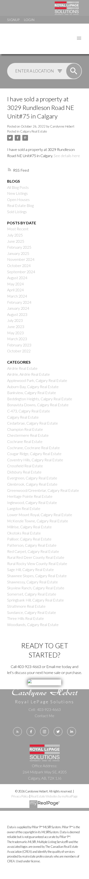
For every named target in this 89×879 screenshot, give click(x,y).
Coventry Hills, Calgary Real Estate (35, 459)
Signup (13, 20)
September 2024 (21, 271)
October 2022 (19, 351)
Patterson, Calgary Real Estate (31, 545)
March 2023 (17, 338)
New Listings (17, 193)
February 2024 (19, 302)
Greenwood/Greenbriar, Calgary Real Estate (43, 490)
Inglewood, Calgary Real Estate (32, 502)
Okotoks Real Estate (24, 533)
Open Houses (18, 199)
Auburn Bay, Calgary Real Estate (33, 386)
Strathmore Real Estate (26, 606)
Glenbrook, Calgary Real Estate (32, 484)
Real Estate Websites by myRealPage (54, 796)
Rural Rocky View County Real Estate (37, 563)
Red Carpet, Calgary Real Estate (33, 551)
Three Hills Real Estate (25, 618)
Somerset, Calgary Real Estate (31, 594)
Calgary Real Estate (33, 131)
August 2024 (17, 277)
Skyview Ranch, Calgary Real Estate (35, 588)
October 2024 (19, 265)
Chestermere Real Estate (28, 435)
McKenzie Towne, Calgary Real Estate (37, 521)
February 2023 (19, 345)
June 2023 (15, 326)
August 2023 (17, 314)
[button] (17, 731)
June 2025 (15, 241)
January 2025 (18, 253)
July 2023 (15, 320)
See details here (67, 155)
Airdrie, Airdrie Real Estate (28, 374)
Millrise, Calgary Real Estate (29, 526)
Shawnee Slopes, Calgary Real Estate (37, 575)
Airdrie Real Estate (22, 368)
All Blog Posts (18, 187)
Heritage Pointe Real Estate (29, 496)
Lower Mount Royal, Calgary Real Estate (39, 514)
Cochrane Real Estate (24, 441)
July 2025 (15, 235)
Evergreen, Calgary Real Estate (32, 478)
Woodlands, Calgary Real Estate (33, 624)
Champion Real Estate (25, 429)
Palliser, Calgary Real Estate (29, 539)
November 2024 (20, 259)
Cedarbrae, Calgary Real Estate (32, 423)
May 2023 (15, 332)
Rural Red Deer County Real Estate (35, 557)
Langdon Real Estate (23, 508)
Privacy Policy (20, 796)
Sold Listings (17, 211)
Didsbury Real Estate (24, 472)
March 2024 (17, 296)
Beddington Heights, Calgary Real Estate (39, 398)
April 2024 (15, 290)
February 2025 (19, 247)
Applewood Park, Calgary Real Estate (37, 380)
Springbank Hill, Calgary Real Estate (35, 600)
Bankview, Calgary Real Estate (31, 392)
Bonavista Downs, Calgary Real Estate (38, 404)
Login (29, 20)
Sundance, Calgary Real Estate (31, 612)
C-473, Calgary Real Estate (28, 411)
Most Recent (17, 228)
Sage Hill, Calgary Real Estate (30, 569)
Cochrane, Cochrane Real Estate (33, 447)
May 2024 (15, 284)
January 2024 (18, 308)
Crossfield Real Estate (25, 465)
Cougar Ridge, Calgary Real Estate (34, 453)
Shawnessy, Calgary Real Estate (32, 582)
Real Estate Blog (20, 205)
